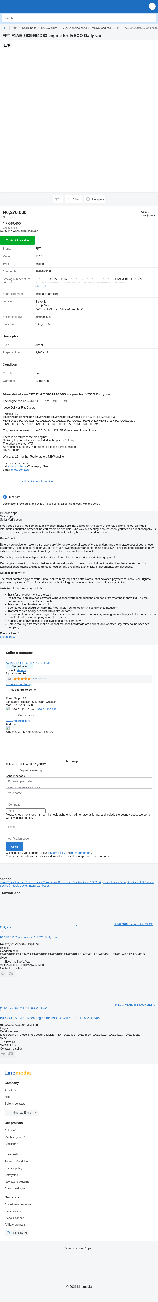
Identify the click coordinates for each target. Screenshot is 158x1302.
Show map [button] (71, 761)
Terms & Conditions (17, 1161)
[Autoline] (15, 27)
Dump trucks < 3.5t (132, 882)
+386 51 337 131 (45, 709)
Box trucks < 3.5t (83, 882)
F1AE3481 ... (139, 279)
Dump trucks (34, 882)
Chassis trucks (19, 885)
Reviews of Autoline (17, 1181)
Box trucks (65, 882)
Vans (3, 882)
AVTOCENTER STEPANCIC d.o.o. (28, 662)
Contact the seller (17, 240)
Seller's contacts (15, 1103)
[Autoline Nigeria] (25, 6)
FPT (38, 248)
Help (7, 1096)
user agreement (81, 852)
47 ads (21, 670)
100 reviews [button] (39, 678)
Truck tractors (16, 882)
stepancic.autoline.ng (19, 684)
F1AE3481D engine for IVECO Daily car (28, 937)
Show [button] (31, 709)
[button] (152, 6)
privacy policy (56, 852)
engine (39, 263)
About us (10, 1090)
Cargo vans (50, 882)
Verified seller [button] (19, 666)
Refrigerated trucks (107, 882)
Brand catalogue (15, 1188)
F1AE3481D (43, 279)
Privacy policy (13, 1168)
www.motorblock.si (18, 720)
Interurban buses (39, 885)
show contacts (17, 466)
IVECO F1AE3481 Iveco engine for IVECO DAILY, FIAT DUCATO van (50, 1018)
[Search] (152, 18)
